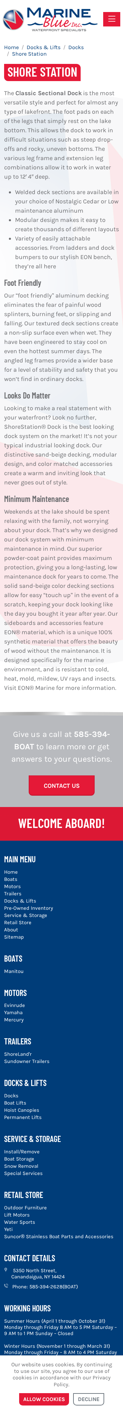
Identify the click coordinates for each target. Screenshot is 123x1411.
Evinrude (14, 1005)
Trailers (13, 894)
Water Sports (19, 1222)
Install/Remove (22, 1152)
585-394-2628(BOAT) (53, 1287)
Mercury (14, 1020)
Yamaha (13, 1012)
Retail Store (17, 922)
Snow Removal (21, 1166)
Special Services (23, 1173)
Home (11, 872)
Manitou (14, 971)
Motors (12, 886)
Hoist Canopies (21, 1110)
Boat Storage (19, 1159)
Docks (11, 1096)
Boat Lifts (15, 1103)
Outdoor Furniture (25, 1208)
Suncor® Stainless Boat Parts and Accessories (58, 1236)
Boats (10, 879)
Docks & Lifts (20, 901)
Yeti (8, 1229)
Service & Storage (25, 915)
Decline (88, 1399)
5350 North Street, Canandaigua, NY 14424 (38, 1273)
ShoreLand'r (18, 1054)
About (11, 930)
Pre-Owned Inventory (28, 908)
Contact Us (62, 786)
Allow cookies (44, 1399)
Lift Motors (17, 1215)
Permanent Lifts (23, 1117)
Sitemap (14, 937)
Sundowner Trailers (27, 1061)
